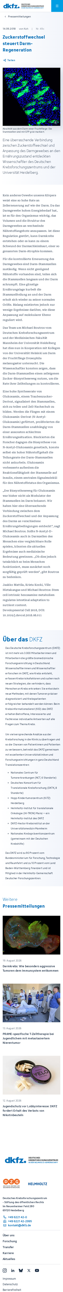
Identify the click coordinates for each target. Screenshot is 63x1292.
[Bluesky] (21, 1270)
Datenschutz (10, 1284)
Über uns (8, 1235)
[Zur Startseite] (23, 6)
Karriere (8, 1253)
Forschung (10, 1241)
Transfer (8, 1247)
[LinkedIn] (13, 1270)
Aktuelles (9, 1259)
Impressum (9, 1279)
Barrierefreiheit (12, 1290)
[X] (29, 1270)
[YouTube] (37, 1270)
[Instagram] (5, 1270)
